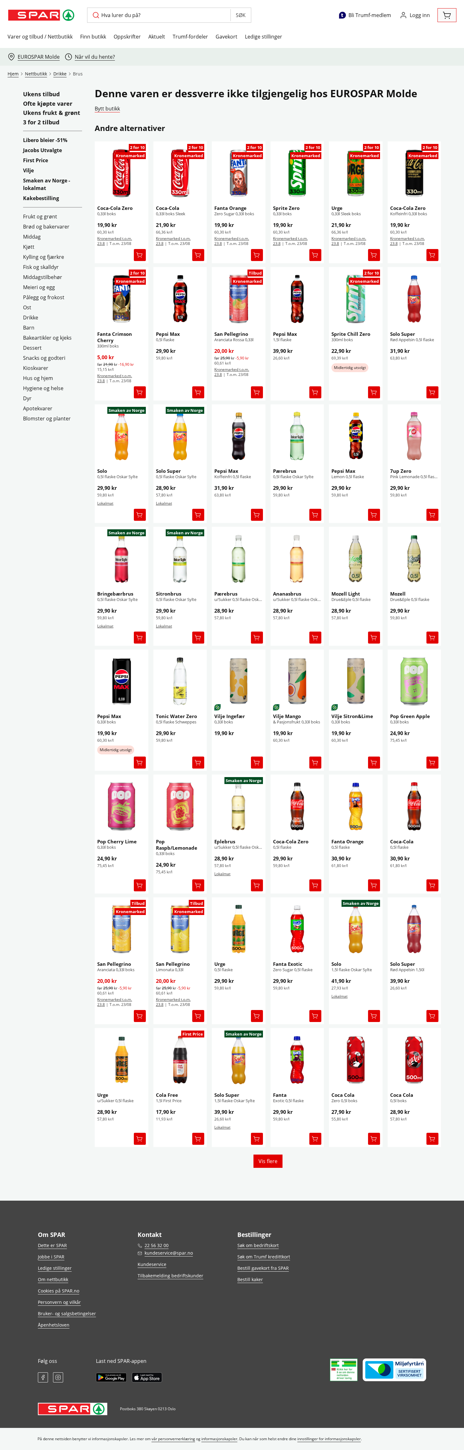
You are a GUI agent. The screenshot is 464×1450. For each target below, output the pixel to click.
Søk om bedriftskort (258, 1245)
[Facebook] (43, 1377)
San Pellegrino (231, 334)
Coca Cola (342, 1095)
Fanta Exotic (287, 964)
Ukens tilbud (41, 94)
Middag (32, 236)
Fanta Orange (230, 208)
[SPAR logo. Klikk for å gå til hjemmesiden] (42, 15)
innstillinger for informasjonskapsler (329, 1438)
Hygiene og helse (43, 388)
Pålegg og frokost (43, 297)
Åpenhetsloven (53, 1325)
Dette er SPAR (52, 1245)
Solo (102, 471)
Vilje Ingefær (229, 716)
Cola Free (167, 1095)
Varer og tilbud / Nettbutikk (40, 36)
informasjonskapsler (219, 1438)
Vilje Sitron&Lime (352, 716)
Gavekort (226, 36)
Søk (241, 15)
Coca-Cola (167, 208)
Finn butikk (93, 36)
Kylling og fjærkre (43, 256)
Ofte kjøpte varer (47, 103)
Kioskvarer (35, 368)
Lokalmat (105, 503)
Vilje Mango (287, 716)
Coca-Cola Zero (115, 208)
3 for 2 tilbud (41, 122)
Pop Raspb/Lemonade (176, 844)
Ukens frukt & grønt (51, 113)
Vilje (28, 170)
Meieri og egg (39, 287)
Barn (28, 327)
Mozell (398, 594)
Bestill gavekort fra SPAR (263, 1268)
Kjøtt (28, 246)
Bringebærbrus (115, 594)
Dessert (32, 347)
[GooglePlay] (111, 1377)
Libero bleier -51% (45, 140)
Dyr (27, 398)
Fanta (280, 1095)
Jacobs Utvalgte (42, 150)
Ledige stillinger (263, 36)
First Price (35, 160)
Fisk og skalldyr (41, 267)
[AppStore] (147, 1377)
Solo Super (402, 334)
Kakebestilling (41, 198)
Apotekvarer (37, 408)
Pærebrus (284, 471)
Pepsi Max (168, 334)
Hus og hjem (38, 378)
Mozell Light (345, 594)
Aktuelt (156, 36)
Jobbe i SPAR (51, 1257)
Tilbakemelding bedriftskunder (170, 1276)
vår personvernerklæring (173, 1438)
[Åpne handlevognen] (446, 15)
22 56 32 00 (157, 1245)
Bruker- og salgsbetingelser (67, 1313)
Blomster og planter (47, 418)
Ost (27, 307)
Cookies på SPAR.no (58, 1291)
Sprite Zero (286, 208)
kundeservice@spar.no (169, 1253)
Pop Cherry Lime (117, 841)
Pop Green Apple (410, 716)
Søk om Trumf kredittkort (263, 1257)
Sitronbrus (168, 594)
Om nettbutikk (53, 1279)
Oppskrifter (127, 36)
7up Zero (400, 471)
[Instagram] (58, 1377)
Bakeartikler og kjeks (47, 337)
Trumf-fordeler (190, 36)
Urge (336, 208)
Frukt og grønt (40, 216)
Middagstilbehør (42, 277)
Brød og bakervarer (46, 226)
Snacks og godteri (44, 357)
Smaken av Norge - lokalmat (46, 184)
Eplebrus (224, 841)
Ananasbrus (287, 594)
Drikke (30, 317)
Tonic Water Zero (176, 716)
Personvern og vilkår (59, 1302)
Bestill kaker (250, 1279)
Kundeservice (152, 1264)
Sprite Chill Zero (350, 334)
